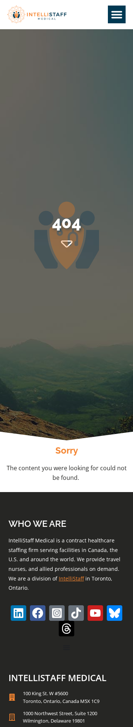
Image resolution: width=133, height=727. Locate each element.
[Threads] (66, 628)
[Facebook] (37, 613)
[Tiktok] (76, 613)
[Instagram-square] (57, 613)
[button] (117, 14)
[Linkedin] (18, 613)
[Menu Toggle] (66, 647)
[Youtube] (95, 613)
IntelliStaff (71, 578)
